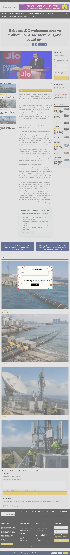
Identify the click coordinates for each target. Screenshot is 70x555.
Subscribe (35, 285)
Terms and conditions (39, 280)
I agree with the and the (36, 281)
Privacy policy (35, 281)
